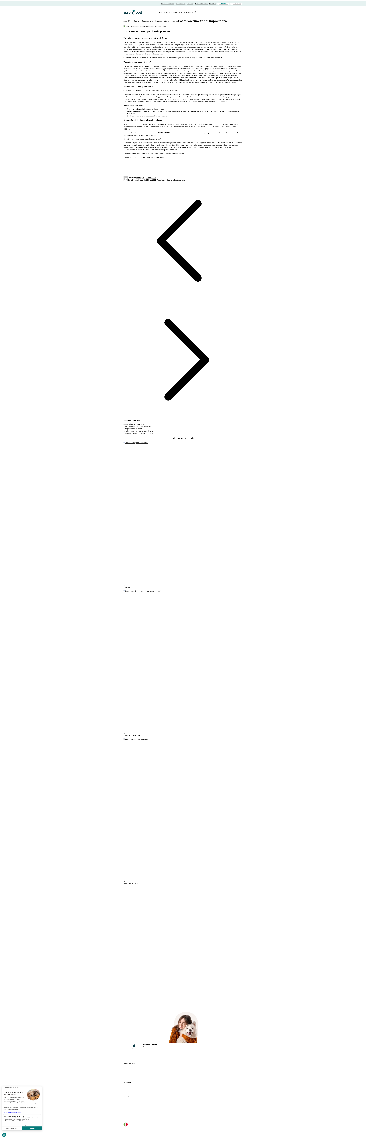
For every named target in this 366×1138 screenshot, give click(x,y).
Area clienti (237, 4)
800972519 (131, 1120)
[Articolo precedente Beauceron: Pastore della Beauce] (183, 240)
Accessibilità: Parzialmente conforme (140, 1079)
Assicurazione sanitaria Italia (134, 424)
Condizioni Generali (134, 1069)
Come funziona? (189, 12)
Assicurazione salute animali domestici (137, 426)
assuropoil (140, 178)
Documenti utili (180, 4)
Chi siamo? (131, 1086)
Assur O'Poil (128, 21)
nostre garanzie (158, 157)
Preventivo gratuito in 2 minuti (128, 167)
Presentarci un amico (135, 1076)
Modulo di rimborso (167, 4)
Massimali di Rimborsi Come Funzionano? (138, 433)
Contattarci (212, 4)
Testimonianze (132, 1093)
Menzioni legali (132, 1088)
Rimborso (190, 4)
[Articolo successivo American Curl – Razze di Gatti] (183, 359)
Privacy (129, 1072)
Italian (126, 1127)
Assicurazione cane (165, 12)
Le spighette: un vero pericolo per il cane (138, 431)
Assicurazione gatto (178, 12)
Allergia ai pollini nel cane (133, 429)
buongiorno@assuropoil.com (137, 1114)
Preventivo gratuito (149, 1045)
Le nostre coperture (134, 1057)
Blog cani (137, 21)
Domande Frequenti (201, 4)
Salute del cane (147, 21)
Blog (195, 12)
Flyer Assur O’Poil (133, 1074)
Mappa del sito (132, 1091)
